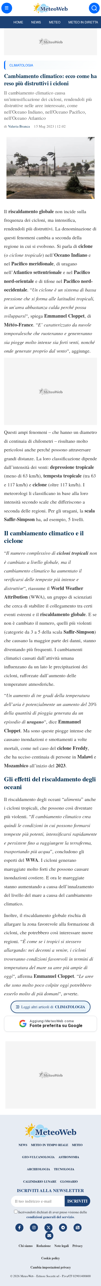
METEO (77, 1145)
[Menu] (6, 8)
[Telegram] (63, 1228)
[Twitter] (48, 1228)
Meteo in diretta (83, 22)
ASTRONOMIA (68, 1157)
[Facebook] (19, 1228)
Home (18, 22)
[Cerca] (94, 8)
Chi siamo (26, 1245)
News (36, 22)
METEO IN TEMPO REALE (49, 1145)
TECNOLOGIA (64, 1169)
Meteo (54, 22)
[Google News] (78, 1228)
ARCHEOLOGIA (38, 1169)
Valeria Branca (19, 126)
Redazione (43, 1245)
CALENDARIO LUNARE (39, 1181)
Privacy (77, 1245)
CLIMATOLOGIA (21, 65)
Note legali (61, 1245)
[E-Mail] (49, 1236)
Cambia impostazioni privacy (50, 1267)
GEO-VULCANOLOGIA (38, 1157)
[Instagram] (34, 1228)
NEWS (23, 1145)
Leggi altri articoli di (53, 1007)
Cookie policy (50, 1258)
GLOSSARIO (69, 1181)
